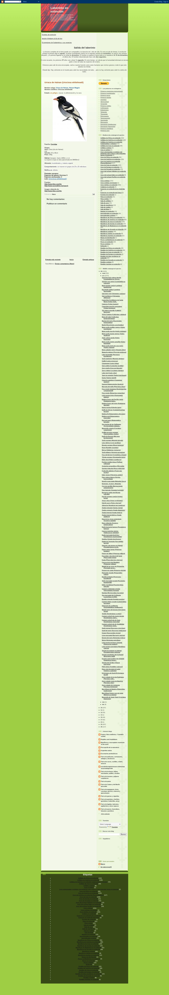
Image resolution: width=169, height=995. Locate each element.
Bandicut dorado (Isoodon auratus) (113, 599)
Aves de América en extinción (110, 159)
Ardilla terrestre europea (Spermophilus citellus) (110, 433)
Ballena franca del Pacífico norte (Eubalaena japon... (112, 400)
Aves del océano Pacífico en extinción (112, 177)
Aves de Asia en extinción (108, 165)
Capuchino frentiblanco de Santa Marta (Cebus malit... (112, 300)
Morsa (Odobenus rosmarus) (111, 450)
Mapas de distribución (107, 237)
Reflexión (103, 246)
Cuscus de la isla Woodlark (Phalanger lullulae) (111, 563)
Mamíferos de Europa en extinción (111, 223)
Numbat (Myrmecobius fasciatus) (113, 593)
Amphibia (103, 99)
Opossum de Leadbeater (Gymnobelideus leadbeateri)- (112, 606)
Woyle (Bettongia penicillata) (111, 640)
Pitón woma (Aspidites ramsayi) (112, 666)
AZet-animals (105, 814)
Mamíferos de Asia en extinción (110, 221)
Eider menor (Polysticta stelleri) (112, 475)
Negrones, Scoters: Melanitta (111, 483)
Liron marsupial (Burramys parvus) (113, 635)
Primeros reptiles (105, 106)
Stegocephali (104, 101)
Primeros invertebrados (107, 93)
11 (102, 710)
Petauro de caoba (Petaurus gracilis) (114, 570)
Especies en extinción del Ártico (111, 192)
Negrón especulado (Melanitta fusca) (114, 481)
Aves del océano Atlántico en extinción (113, 171)
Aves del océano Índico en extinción (112, 175)
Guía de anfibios (105, 201)
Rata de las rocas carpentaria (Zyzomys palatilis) (111, 519)
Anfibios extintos (106, 148)
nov (103, 702)
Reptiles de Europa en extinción (110, 254)
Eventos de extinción (49, 35)
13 (102, 715)
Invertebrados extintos (107, 215)
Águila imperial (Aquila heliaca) (112, 512)
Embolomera (104, 110)
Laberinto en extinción (59, 9)
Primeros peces (105, 95)
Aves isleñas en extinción (108, 185)
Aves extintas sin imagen (108, 183)
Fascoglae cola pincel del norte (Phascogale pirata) (112, 556)
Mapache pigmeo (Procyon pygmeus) (114, 352)
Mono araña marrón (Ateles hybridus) (114, 331)
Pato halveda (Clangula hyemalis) (113, 490)
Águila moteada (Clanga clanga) (112, 508)
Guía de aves (104, 203)
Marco (103, 864)
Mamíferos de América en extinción (112, 219)
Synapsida (103, 104)
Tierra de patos (106, 781)
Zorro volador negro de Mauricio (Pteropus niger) (112, 682)
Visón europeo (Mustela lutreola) (112, 440)
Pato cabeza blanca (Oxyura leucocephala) (111, 478)
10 (102, 707)
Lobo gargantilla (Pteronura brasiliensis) (111, 355)
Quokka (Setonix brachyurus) (111, 539)
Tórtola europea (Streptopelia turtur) (113, 457)
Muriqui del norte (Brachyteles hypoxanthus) (112, 321)
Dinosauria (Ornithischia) (108, 124)
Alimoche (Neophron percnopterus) (113, 505)
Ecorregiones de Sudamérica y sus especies (57, 42)
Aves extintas (105, 180)
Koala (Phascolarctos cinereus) (112, 560)
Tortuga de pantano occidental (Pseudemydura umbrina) (112, 651)
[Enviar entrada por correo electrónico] (93, 194)
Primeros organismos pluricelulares (111, 91)
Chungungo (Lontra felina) (110, 363)
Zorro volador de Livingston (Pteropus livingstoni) (111, 686)
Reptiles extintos (106, 262)
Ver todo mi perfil (106, 867)
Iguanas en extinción (107, 211)
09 (102, 271)
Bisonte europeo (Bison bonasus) (113, 445)
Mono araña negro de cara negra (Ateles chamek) (112, 346)
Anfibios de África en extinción (110, 138)
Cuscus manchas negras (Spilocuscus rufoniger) (110, 531)
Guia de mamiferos (106, 205)
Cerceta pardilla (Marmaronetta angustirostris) (112, 487)
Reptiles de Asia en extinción (109, 252)
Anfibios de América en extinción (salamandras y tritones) (111, 142)
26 (102, 727)
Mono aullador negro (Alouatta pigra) (114, 350)
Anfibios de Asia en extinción (109, 146)
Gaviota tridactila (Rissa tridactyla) (113, 468)
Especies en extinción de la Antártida (112, 189)
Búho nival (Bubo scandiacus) (111, 459)
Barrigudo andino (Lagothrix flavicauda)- (111, 290)
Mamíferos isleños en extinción (110, 233)
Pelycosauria (104, 116)
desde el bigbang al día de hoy (52, 38)
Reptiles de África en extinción (110, 248)
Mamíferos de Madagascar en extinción (113, 226)
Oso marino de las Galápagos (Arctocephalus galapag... (111, 425)
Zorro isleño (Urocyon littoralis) (112, 368)
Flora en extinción (106, 197)
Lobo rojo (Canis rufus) (109, 373)
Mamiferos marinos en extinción (111, 235)
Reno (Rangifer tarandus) (110, 447)
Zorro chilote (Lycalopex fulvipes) (113, 370)
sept (103, 273)
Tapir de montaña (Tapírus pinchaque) (114, 375)
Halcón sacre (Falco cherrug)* (112, 503)
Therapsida (104, 114)
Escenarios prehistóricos (109, 753)
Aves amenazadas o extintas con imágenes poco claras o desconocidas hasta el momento (113, 153)
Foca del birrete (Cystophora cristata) (114, 455)
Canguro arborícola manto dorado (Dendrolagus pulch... (113, 617)
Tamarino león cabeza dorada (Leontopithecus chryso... (111, 278)
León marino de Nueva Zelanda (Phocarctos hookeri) (112, 643)
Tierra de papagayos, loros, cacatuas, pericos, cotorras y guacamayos (110, 791)
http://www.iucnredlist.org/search (56, 186)
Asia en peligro (105, 150)
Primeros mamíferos (106, 128)
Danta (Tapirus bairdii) (109, 378)
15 (102, 717)
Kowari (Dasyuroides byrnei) (111, 633)
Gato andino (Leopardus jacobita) (112, 366)
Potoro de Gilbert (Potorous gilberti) (113, 553)
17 (102, 719)
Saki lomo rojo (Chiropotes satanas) (113, 293)
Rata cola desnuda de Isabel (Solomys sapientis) (111, 669)
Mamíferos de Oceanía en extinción (111, 229)
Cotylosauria (104, 108)
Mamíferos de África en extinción (111, 217)
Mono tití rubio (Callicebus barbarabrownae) (110, 317)
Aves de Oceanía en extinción (110, 169)
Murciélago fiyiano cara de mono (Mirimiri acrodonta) (112, 694)
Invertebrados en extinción (109, 213)
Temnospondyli (105, 118)
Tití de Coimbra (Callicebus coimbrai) (114, 314)
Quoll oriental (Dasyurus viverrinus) (113, 628)
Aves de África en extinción (109, 157)
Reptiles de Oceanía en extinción (111, 260)
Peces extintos (105, 244)
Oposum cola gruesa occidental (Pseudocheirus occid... (112, 546)
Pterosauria (104, 122)
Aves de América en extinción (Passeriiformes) (110, 162)
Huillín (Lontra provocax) (110, 361)
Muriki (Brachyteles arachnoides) (113, 325)
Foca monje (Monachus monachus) (113, 393)
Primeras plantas (105, 97)
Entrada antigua (88, 259)
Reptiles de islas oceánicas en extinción (88, 974)
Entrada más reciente (52, 259)
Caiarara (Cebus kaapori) (110, 304)
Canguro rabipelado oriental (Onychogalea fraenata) (111, 589)
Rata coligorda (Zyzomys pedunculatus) (110, 523)
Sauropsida (104, 120)
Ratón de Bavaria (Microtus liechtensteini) (111, 437)
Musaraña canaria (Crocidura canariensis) (111, 429)
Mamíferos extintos (106, 231)
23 (102, 722)
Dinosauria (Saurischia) (107, 126)
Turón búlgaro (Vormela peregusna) (113, 452)
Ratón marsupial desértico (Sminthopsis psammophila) (112, 535)
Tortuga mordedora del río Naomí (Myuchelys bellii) (112, 655)
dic (103, 704)
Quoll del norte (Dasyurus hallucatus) (114, 630)
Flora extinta (104, 199)
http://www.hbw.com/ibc (53, 184)
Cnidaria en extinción (107, 187)
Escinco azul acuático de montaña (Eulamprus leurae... (113, 659)
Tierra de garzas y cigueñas (110, 796)
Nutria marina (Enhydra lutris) (111, 407)
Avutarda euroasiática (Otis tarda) (113, 466)
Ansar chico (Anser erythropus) (112, 500)
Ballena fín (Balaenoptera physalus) (113, 414)
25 (102, 724)
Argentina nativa (106, 750)
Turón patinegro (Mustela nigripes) (113, 358)
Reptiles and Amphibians (109, 739)
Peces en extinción (106, 242)
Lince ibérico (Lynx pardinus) (111, 443)
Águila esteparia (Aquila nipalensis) (113, 510)
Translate (115, 827)
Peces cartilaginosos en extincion (111, 240)
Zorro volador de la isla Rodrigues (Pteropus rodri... (113, 677)
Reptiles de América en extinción (111, 250)
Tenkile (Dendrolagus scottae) (111, 613)
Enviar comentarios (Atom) (64, 264)
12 (102, 712)
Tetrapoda (103, 112)
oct (103, 275)
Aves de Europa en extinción (109, 167)
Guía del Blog (104, 209)
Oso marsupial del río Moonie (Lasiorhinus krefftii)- (111, 596)
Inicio (72, 259)
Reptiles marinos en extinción (110, 264)
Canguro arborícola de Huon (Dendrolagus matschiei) (111, 621)
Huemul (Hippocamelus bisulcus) (112, 384)
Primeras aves (104, 130)
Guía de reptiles (105, 207)
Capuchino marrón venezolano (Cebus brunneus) (112, 307)
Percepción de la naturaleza (110, 747)
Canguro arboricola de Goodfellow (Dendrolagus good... (113, 625)
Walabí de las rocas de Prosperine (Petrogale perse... (113, 567)
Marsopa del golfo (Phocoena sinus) (113, 386)
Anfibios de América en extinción (111, 140)
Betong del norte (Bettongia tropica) (113, 638)
